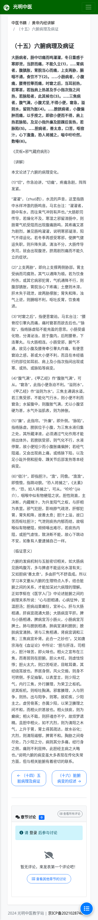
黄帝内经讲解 (43, 22)
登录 (33, 832)
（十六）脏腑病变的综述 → (69, 778)
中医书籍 (19, 22)
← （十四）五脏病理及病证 (29, 778)
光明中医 (22, 7)
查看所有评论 (71, 814)
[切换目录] (86, 908)
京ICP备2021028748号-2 (69, 913)
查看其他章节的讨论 (50, 879)
